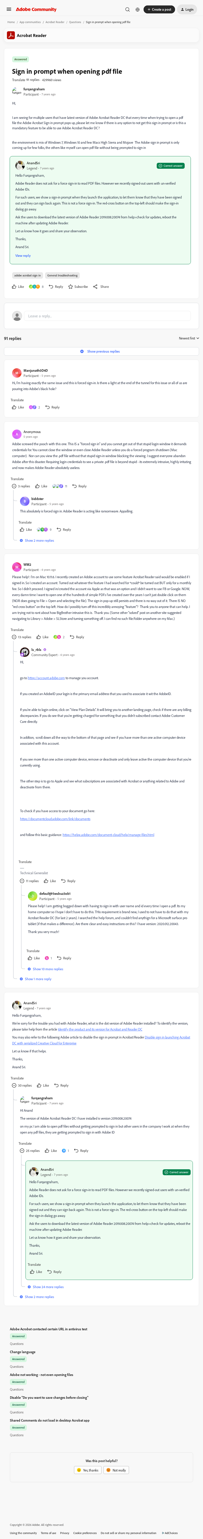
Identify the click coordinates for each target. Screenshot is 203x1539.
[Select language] (138, 9)
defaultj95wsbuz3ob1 (55, 893)
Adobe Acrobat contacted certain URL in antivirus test (48, 1329)
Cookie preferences (85, 1533)
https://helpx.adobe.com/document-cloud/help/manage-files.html (108, 835)
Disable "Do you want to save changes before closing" (49, 1397)
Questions (75, 22)
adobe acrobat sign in (27, 275)
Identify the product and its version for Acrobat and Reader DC (100, 1029)
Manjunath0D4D (36, 370)
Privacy (64, 1533)
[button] (9, 11)
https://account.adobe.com (46, 678)
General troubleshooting (62, 275)
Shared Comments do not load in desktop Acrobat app (50, 1420)
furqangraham (34, 89)
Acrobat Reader (55, 22)
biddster (37, 499)
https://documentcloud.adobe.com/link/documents (55, 819)
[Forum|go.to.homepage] (36, 9)
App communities (30, 22)
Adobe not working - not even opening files (41, 1374)
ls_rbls (36, 649)
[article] (101, 389)
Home (11, 22)
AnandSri (33, 163)
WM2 (27, 564)
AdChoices (171, 1533)
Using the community (23, 1533)
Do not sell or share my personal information (128, 1533)
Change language (22, 1352)
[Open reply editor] (101, 316)
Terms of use (48, 1533)
